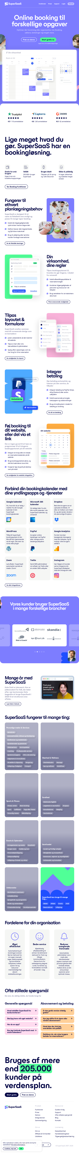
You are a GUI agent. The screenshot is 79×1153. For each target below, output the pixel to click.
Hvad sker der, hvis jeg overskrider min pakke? (52, 1027)
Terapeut (66, 806)
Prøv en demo (29, 40)
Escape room (12, 849)
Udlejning (59, 907)
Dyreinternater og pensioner (17, 743)
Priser (50, 4)
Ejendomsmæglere (14, 755)
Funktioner (42, 4)
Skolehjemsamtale (29, 907)
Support (56, 4)
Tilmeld (70, 4)
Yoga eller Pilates (29, 809)
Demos (37, 1115)
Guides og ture (24, 849)
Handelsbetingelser (62, 1134)
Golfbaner (17, 809)
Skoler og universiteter (15, 903)
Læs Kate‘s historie (13, 704)
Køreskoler (11, 732)
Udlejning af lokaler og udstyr (17, 860)
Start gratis (12, 1095)
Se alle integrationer (14, 585)
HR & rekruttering (29, 755)
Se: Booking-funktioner (16, 187)
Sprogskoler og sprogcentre (17, 900)
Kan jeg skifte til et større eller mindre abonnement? (55, 1019)
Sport (9, 809)
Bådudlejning (26, 813)
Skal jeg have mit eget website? (20, 1018)
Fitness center (12, 806)
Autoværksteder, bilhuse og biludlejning (21, 736)
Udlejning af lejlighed (15, 766)
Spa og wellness (48, 766)
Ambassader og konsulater (52, 860)
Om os (37, 1131)
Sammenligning (41, 1120)
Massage (59, 762)
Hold (67, 903)
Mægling (59, 809)
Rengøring (29, 762)
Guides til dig (60, 1110)
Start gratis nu (48, 40)
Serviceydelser (24, 747)
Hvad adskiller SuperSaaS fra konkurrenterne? (19, 1012)
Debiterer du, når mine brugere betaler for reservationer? (55, 1035)
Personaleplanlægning (15, 853)
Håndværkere (12, 747)
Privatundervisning (14, 907)
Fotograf (28, 766)
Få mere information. (18, 1145)
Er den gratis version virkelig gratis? (54, 1012)
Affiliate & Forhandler (43, 1134)
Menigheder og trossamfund (52, 853)
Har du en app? (13, 1024)
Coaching (11, 751)
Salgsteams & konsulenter (16, 759)
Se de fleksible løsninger (15, 243)
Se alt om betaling (54, 412)
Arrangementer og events (16, 845)
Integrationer (40, 1118)
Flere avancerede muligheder (58, 302)
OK (21, 1149)
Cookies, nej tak (10, 1149)
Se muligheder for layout (15, 358)
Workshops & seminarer (16, 892)
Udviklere (38, 1136)
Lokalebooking (13, 896)
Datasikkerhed (60, 1131)
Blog (56, 1118)
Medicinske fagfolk (49, 802)
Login (63, 4)
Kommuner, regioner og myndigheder (56, 856)
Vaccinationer (47, 813)
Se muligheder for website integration (19, 475)
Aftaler (53, 903)
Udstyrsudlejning (13, 856)
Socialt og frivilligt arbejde (52, 849)
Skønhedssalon (48, 762)
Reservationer (48, 907)
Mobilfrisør (60, 766)
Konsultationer (48, 809)
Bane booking (24, 806)
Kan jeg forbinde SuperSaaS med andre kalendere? (20, 1031)
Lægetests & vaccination (51, 806)
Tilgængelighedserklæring (64, 1136)
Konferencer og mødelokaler (17, 740)
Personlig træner (13, 813)
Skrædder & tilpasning (15, 762)
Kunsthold (31, 845)
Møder (45, 903)
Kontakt (58, 1120)
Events (60, 903)
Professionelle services (24, 751)
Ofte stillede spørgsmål (63, 1115)
